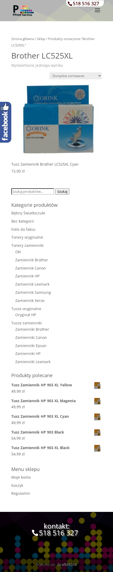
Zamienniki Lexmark (32, 361)
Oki (18, 251)
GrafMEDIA (67, 564)
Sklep (41, 38)
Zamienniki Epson (31, 345)
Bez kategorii (22, 221)
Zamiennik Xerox (29, 300)
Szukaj (62, 191)
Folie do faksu (23, 229)
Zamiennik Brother (31, 259)
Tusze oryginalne (26, 308)
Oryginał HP (25, 314)
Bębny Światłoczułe (28, 212)
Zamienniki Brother (32, 329)
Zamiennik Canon (30, 268)
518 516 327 (86, 3)
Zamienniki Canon (31, 337)
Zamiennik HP (27, 275)
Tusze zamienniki (26, 322)
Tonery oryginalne (27, 237)
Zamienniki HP (27, 353)
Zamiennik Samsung (33, 292)
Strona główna (22, 38)
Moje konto (21, 477)
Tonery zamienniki (27, 245)
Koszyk (17, 485)
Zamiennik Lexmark (32, 284)
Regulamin (20, 493)
